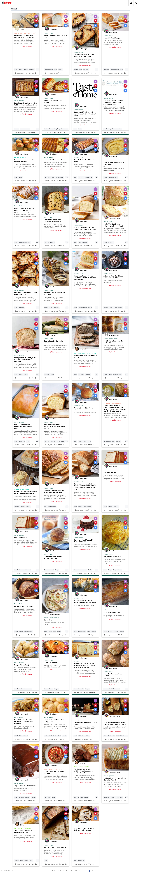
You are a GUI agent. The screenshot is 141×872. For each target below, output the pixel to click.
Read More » (26, 21)
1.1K (57, 181)
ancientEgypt (107, 441)
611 (27, 181)
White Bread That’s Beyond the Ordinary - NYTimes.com (85, 829)
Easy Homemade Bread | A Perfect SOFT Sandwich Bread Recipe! (55, 426)
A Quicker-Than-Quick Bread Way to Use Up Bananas (113, 277)
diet (79, 374)
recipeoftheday (120, 735)
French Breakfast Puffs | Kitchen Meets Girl (53, 557)
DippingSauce (82, 631)
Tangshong (57, 129)
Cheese (51, 689)
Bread (110, 374)
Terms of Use (69, 871)
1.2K (27, 246)
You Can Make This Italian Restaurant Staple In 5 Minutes (85, 602)
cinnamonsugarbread (24, 242)
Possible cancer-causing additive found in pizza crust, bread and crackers (84, 771)
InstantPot (81, 689)
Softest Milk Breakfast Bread (54, 160)
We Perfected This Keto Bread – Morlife (85, 356)
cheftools (31, 69)
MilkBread (28, 570)
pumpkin (27, 797)
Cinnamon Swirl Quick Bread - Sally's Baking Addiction (84, 55)
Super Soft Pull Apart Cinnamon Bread (85, 161)
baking (105, 735)
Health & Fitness (78, 767)
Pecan (20, 735)
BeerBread (17, 506)
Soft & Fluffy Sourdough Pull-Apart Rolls (114, 342)
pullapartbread (88, 177)
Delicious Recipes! (113, 338)
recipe (20, 177)
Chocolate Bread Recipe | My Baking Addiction (84, 541)
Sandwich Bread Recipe (111, 38)
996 (27, 510)
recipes (60, 69)
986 (86, 311)
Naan (54, 631)
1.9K (86, 378)
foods (26, 860)
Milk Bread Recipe (109, 472)
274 (57, 378)
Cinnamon (115, 631)
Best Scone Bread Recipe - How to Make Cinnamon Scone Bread (25, 104)
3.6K (27, 801)
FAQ (76, 871)
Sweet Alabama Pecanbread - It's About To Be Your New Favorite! (24, 721)
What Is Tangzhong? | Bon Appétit (53, 101)
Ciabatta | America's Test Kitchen (112, 675)
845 (27, 378)
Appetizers (112, 776)
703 (116, 73)
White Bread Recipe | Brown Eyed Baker (55, 36)
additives (76, 797)
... (37, 69)
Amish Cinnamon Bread (111, 612)
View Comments (26, 46)
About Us (62, 871)
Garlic (50, 631)
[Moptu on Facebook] (89, 870)
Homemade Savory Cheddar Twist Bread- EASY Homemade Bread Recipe (85, 278)
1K (27, 635)
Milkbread (110, 506)
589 (86, 132)
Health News (87, 767)
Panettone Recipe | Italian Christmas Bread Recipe (53, 220)
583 (116, 132)
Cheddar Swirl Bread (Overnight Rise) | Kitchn (114, 163)
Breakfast (51, 570)
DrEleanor (83, 350)
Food (59, 735)
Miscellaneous (18, 33)
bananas (106, 307)
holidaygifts (51, 242)
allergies (16, 860)
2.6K (116, 801)
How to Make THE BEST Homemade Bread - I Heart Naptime (23, 426)
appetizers (106, 797)
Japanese (21, 570)
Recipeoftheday (48, 69)
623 (87, 73)
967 (86, 573)
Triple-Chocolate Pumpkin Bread (25, 786)
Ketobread (87, 374)
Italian (88, 631)
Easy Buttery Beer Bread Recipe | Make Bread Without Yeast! (26, 492)
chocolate (56, 307)
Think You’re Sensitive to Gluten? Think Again (23, 832)
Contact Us (85, 871)
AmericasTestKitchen (109, 689)
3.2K (57, 801)
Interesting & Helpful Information (31, 33)
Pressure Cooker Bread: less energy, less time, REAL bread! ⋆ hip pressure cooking (85, 665)
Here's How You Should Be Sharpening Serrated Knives (24, 36)
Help (79, 871)
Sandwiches (25, 489)
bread (15, 69)
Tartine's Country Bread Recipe (55, 847)
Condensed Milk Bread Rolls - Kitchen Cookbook (24, 161)
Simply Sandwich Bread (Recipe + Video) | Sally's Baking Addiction (25, 359)
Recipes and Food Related (89, 353)
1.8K (27, 692)
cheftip (20, 69)
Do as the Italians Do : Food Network (54, 772)
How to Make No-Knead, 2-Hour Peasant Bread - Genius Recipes (114, 723)
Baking (111, 222)
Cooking (28, 506)
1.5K (116, 311)
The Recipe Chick (114, 218)
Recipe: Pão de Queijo (22, 665)
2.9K (116, 739)
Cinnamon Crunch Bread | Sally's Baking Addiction (25, 293)
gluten (30, 860)
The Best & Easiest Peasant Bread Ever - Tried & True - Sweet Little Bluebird (113, 102)
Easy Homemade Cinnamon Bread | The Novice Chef (24, 209)
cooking (117, 797)
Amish (105, 631)
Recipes (46, 33)
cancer (86, 797)
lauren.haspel (24, 154)
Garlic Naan (48, 620)
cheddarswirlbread (113, 177)
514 (27, 73)
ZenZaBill (53, 335)
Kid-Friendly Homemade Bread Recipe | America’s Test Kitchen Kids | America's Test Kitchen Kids (85, 486)
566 (56, 73)
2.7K (27, 864)
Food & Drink (17, 157)
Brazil (45, 735)
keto (82, 374)
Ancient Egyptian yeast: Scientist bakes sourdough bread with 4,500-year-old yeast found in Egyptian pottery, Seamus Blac (114, 409)
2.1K (116, 510)
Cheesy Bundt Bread (51, 662)
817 (86, 246)
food (114, 735)
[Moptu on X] (92, 870)
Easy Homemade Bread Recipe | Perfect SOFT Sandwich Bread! (85, 228)
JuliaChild (106, 69)
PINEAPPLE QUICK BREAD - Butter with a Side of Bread (113, 225)
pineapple (110, 242)
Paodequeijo (22, 689)
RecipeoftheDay (117, 374)
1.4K (115, 378)
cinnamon (86, 69)
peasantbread (82, 441)
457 (56, 132)
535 (27, 132)
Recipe (76, 69)
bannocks (46, 374)
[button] (121, 3)
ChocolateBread (82, 570)
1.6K (116, 181)
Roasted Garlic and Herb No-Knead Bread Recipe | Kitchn (54, 491)
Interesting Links (116, 403)
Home (49, 871)
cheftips (26, 69)
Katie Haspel (53, 30)
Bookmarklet (55, 871)
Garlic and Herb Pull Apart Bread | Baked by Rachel (114, 779)
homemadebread (82, 242)
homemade (22, 441)
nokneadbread (52, 506)
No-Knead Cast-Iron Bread (23, 606)
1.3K (57, 311)
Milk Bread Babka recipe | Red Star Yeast (54, 293)
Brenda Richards (114, 335)
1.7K (116, 246)
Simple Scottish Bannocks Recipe (53, 342)
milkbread (51, 177)
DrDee (22, 30)
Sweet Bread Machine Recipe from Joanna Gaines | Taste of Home (85, 114)
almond (46, 307)
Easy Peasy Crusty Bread (112, 557)
